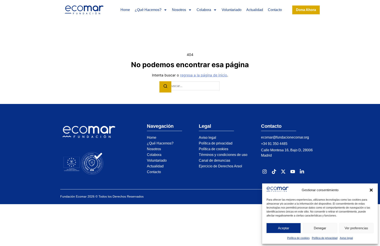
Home (125, 10)
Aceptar (283, 228)
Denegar (320, 228)
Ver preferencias (356, 228)
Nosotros (179, 10)
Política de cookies (298, 238)
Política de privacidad (325, 238)
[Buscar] (165, 86)
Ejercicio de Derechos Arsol (220, 166)
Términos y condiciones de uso (223, 155)
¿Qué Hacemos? (148, 10)
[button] (371, 190)
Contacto (275, 10)
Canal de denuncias (214, 160)
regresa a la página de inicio (203, 75)
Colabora (204, 10)
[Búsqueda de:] (190, 86)
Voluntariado (231, 10)
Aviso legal (346, 238)
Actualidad (254, 10)
